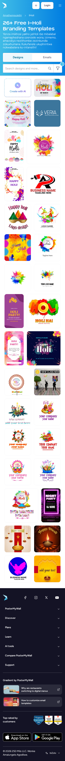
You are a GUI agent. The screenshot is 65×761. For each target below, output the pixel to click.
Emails (47, 57)
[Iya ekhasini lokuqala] (4, 5)
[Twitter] (46, 597)
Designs (18, 57)
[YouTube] (57, 597)
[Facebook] (25, 597)
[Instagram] (36, 597)
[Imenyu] (60, 5)
